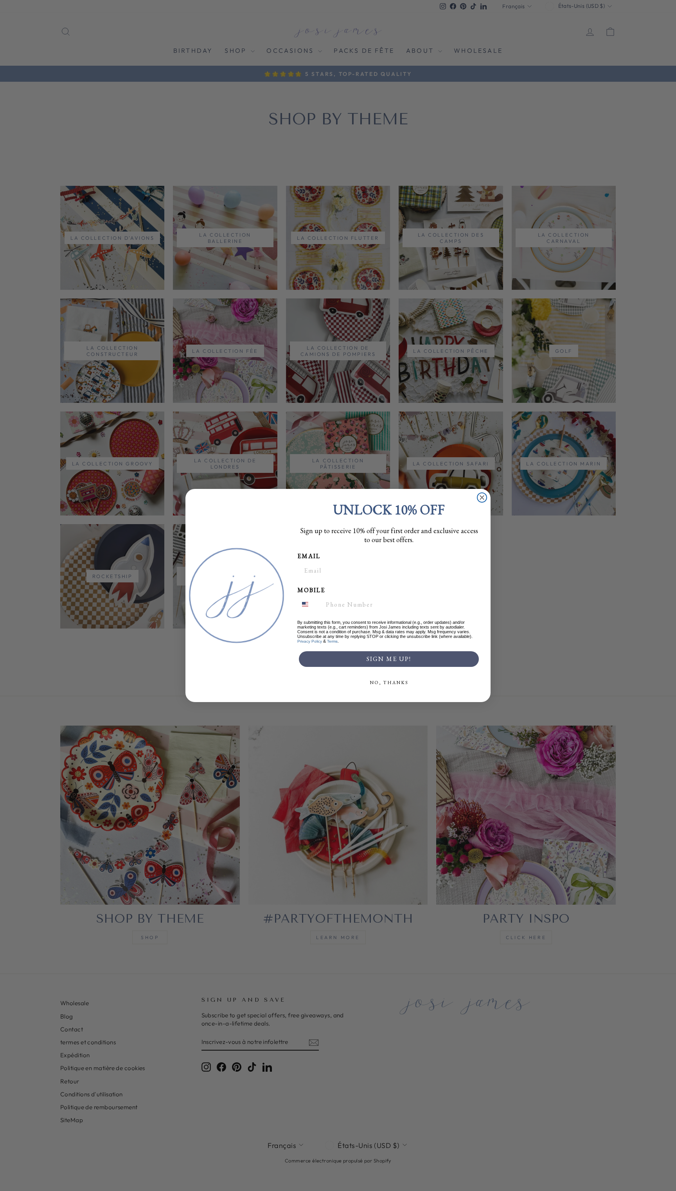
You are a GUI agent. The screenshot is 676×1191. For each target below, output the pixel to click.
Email (308, 556)
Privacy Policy (309, 641)
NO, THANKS (389, 682)
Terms (332, 641)
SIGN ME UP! (389, 659)
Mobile (311, 590)
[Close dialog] (482, 497)
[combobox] (310, 604)
